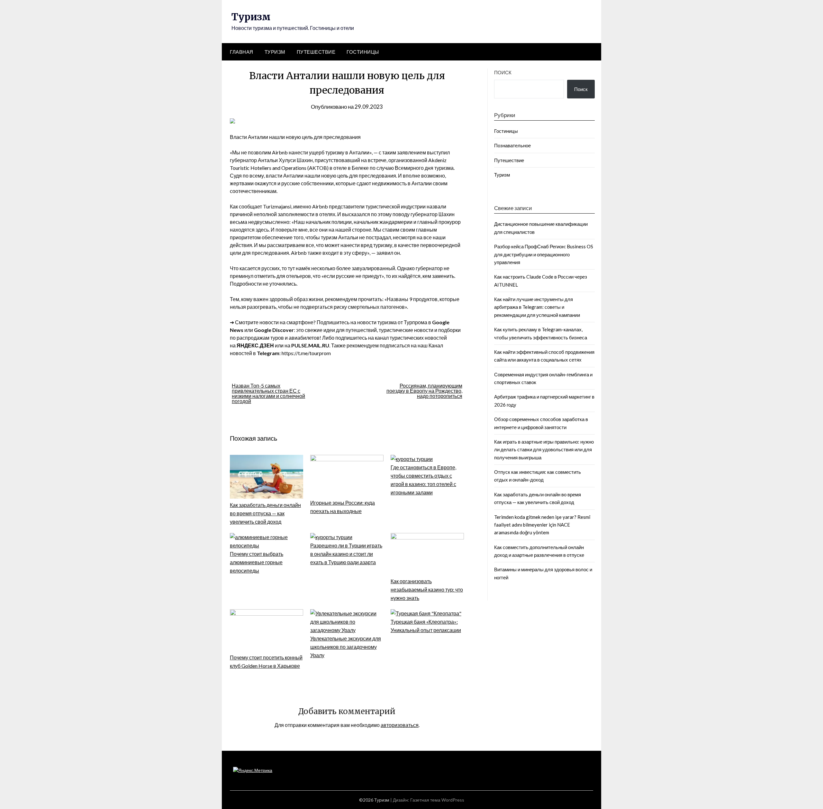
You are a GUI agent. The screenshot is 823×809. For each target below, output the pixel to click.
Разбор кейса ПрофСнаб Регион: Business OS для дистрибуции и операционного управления (543, 254)
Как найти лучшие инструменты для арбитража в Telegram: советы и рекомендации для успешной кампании (537, 307)
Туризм (250, 17)
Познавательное (512, 145)
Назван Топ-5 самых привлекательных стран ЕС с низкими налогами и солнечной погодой (268, 393)
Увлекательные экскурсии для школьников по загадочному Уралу (345, 646)
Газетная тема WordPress (437, 800)
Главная (241, 52)
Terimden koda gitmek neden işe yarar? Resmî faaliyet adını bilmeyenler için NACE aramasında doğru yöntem (542, 525)
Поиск (502, 72)
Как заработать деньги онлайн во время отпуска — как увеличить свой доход (265, 513)
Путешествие (316, 52)
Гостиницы (363, 52)
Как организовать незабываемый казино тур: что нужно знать (427, 589)
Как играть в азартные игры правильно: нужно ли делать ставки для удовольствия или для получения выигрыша (544, 449)
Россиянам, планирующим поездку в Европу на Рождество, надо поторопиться (424, 390)
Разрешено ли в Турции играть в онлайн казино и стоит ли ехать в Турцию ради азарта (346, 553)
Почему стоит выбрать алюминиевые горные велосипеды (256, 562)
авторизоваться (400, 725)
